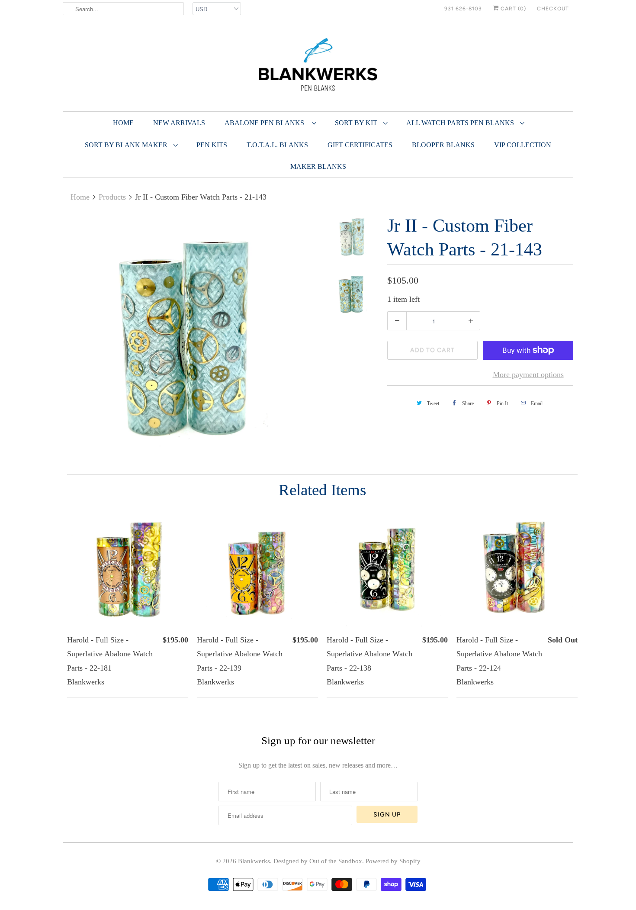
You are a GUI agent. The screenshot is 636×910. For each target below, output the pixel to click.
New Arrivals (179, 122)
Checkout (553, 9)
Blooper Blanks (443, 144)
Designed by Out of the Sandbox (317, 861)
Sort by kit (357, 122)
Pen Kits (211, 144)
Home (123, 122)
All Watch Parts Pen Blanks (461, 122)
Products (112, 197)
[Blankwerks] (318, 66)
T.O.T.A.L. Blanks (277, 144)
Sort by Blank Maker (127, 144)
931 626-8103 (463, 9)
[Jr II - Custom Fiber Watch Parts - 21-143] (189, 340)
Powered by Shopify (393, 861)
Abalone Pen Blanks (266, 122)
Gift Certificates (360, 144)
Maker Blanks (318, 166)
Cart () (512, 9)
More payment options (528, 374)
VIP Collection (522, 144)
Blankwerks (254, 861)
